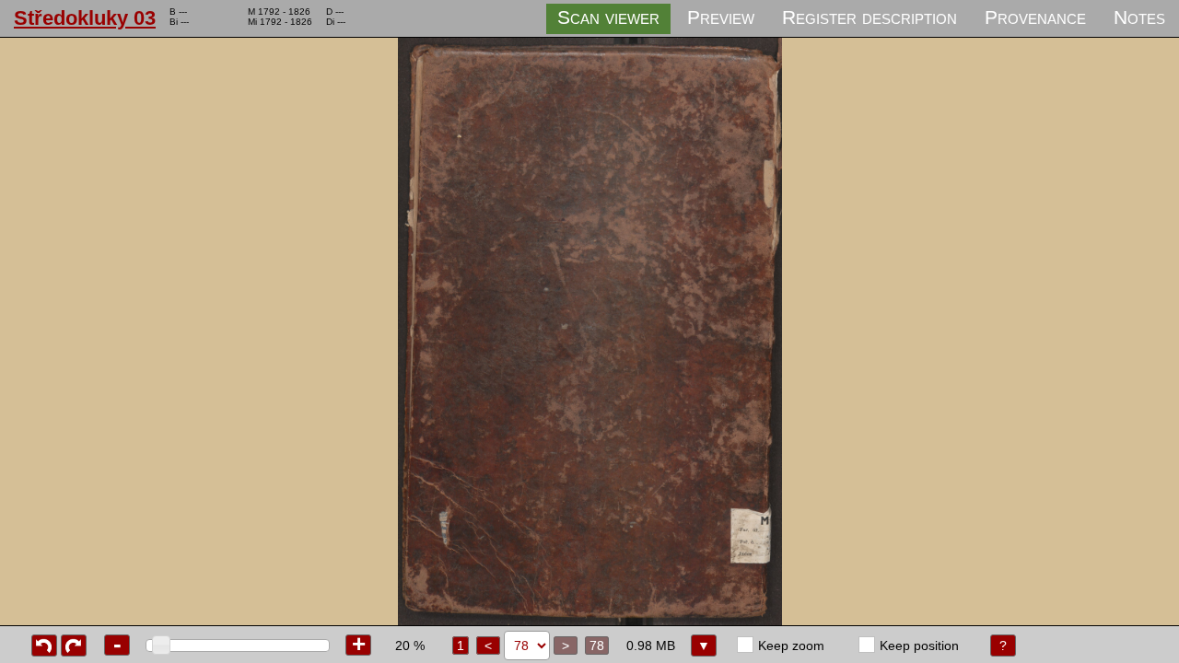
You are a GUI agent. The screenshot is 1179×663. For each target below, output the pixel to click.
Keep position (919, 645)
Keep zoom (791, 645)
